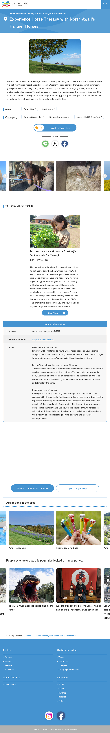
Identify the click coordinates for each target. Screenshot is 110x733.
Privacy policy (10, 684)
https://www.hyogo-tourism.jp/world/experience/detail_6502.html (31, 590)
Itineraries (9, 665)
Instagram (49, 715)
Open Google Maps (77, 488)
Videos (61, 657)
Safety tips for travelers (68, 669)
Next (104, 176)
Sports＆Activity (32, 116)
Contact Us (63, 661)
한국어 (61, 701)
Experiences (16, 635)
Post (55, 144)
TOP (5, 635)
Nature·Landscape (59, 116)
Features (8, 657)
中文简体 (62, 696)
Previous (5, 176)
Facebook (61, 715)
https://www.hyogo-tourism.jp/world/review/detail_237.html (78, 590)
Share (64, 144)
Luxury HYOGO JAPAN (88, 116)
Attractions (9, 669)
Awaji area (47, 108)
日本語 (61, 684)
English (61, 688)
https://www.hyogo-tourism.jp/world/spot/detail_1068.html (78, 530)
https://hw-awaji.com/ (43, 339)
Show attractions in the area (32, 488)
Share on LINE (45, 144)
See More (53, 312)
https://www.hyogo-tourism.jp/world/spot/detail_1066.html (31, 530)
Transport (62, 665)
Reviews (8, 661)
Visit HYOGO (15, 4)
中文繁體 (62, 692)
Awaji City (29, 108)
